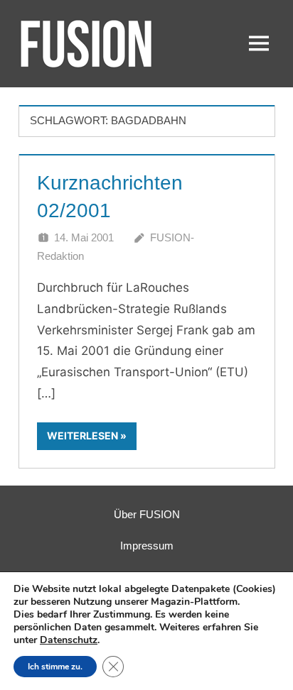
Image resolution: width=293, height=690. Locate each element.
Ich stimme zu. (55, 666)
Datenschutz (68, 640)
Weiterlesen (82, 435)
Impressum (147, 546)
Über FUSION (147, 514)
